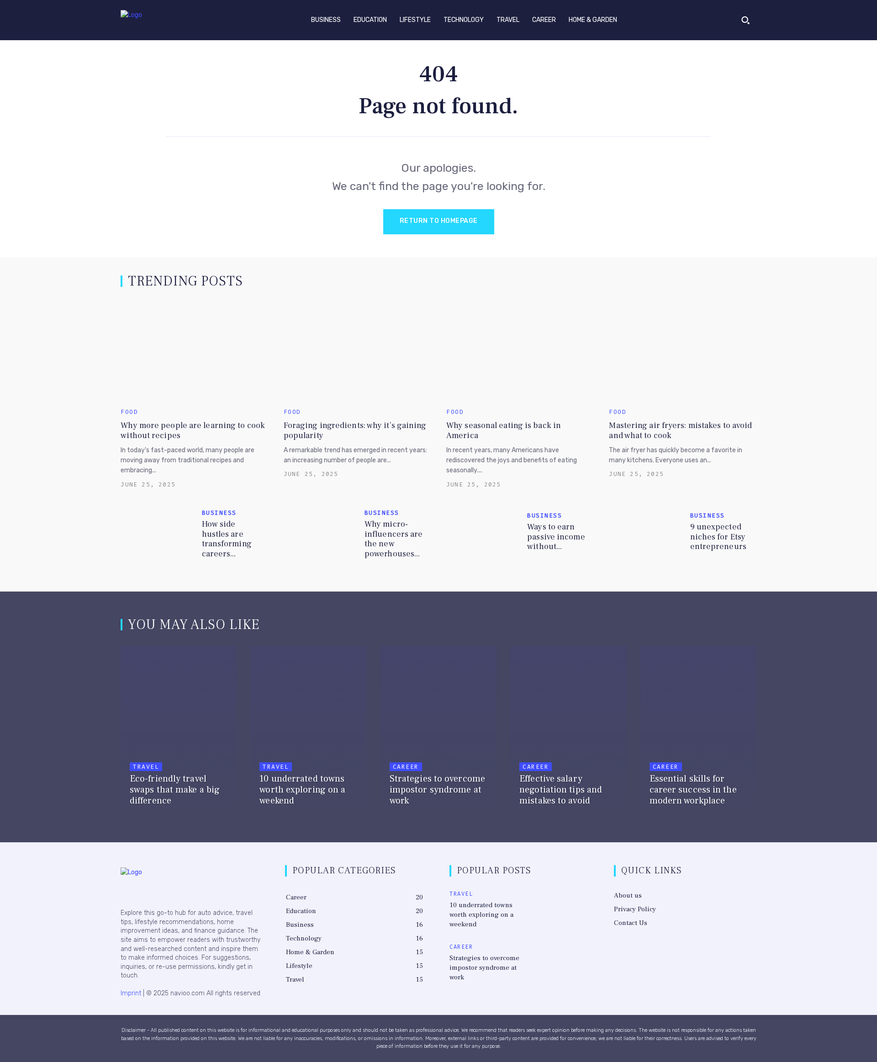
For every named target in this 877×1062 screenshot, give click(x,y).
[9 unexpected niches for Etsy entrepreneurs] (645, 534)
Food (129, 412)
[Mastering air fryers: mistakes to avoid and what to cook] (682, 350)
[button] (745, 20)
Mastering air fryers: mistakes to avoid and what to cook (680, 430)
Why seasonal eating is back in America (503, 430)
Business (219, 513)
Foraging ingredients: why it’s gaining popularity (355, 430)
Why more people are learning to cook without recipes (193, 430)
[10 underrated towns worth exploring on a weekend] (308, 733)
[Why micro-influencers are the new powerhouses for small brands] (320, 534)
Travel (146, 767)
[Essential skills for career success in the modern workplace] (698, 733)
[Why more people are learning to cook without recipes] (194, 350)
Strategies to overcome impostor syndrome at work (484, 968)
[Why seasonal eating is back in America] (519, 350)
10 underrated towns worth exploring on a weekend (481, 915)
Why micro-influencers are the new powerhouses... (394, 539)
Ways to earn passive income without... (556, 537)
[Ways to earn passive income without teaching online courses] (483, 534)
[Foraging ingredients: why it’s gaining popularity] (357, 350)
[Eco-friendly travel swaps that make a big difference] (179, 733)
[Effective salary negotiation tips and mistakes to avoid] (568, 733)
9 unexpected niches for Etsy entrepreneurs (718, 537)
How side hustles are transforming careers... (227, 539)
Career (406, 767)
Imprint (131, 993)
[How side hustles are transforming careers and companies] (157, 534)
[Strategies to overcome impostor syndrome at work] (438, 733)
